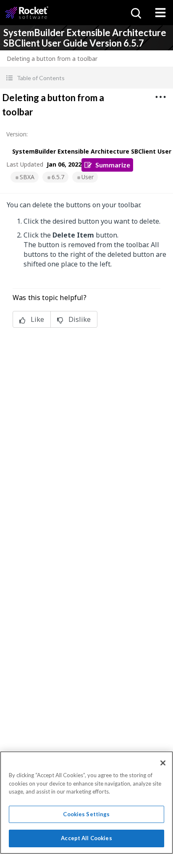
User (87, 177)
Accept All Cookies (86, 838)
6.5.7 (58, 177)
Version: (17, 134)
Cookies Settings (86, 814)
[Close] (163, 763)
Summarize (112, 165)
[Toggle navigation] (160, 12)
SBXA (27, 177)
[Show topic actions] (160, 97)
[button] (86, 78)
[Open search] (135, 12)
